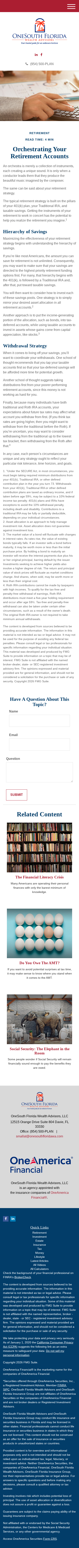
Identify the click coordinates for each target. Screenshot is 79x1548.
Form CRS (50, 1538)
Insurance (39, 1244)
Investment (39, 1236)
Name (13, 711)
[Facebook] (41, 55)
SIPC (6, 1389)
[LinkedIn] (36, 55)
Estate (39, 1240)
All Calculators (39, 1268)
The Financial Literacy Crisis (39, 877)
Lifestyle (39, 1256)
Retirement (39, 1232)
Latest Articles (39, 1260)
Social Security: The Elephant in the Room (39, 1051)
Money (39, 1252)
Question (13, 758)
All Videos (39, 1264)
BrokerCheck (22, 1277)
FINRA (62, 1385)
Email (13, 735)
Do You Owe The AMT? (39, 963)
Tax (39, 1248)
